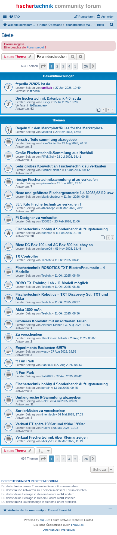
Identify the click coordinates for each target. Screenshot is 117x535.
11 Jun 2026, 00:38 (76, 196)
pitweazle (47, 183)
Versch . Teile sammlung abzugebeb (46, 139)
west (44, 351)
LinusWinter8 (50, 143)
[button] (43, 66)
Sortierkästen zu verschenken (40, 411)
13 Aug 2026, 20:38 (74, 143)
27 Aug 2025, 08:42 (69, 376)
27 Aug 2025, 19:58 (63, 351)
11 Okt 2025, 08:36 (67, 313)
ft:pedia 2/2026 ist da (33, 84)
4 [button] (69, 66)
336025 (46, 221)
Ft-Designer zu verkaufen (36, 218)
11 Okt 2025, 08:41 (67, 260)
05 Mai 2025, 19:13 (65, 427)
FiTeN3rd (47, 156)
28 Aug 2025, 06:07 (83, 338)
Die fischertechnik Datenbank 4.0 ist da (48, 98)
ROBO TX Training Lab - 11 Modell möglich (52, 283)
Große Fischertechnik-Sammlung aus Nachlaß (54, 153)
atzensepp (48, 208)
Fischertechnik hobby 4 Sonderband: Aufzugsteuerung (62, 229)
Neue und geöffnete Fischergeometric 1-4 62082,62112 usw (64, 193)
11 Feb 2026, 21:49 (68, 232)
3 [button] (63, 66)
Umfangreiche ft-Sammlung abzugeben (48, 397)
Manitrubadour (50, 196)
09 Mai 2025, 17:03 (70, 414)
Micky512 (47, 441)
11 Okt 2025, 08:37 (67, 302)
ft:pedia (35, 91)
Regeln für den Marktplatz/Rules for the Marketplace (59, 128)
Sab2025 (47, 364)
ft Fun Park (25, 361)
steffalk (46, 87)
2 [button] (57, 66)
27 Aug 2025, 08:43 (69, 364)
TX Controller (27, 256)
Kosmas (46, 232)
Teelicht (46, 260)
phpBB (44, 519)
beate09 (46, 248)
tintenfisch (48, 414)
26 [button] (86, 66)
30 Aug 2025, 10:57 (77, 324)
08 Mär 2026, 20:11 (71, 208)
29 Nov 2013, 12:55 (68, 131)
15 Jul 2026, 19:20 (65, 102)
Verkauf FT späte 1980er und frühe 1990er (50, 424)
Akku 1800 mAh (29, 310)
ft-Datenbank (38, 105)
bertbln (45, 387)
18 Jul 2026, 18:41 (69, 156)
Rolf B (45, 401)
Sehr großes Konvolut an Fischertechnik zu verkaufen (61, 166)
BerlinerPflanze (51, 170)
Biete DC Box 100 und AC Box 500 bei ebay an (54, 245)
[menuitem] (14, 16)
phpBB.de (77, 524)
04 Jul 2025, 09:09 (65, 401)
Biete (7, 35)
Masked (46, 131)
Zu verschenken (29, 334)
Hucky (45, 102)
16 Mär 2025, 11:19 (70, 441)
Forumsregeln (36, 47)
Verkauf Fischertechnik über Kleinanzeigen (52, 437)
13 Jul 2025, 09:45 (66, 387)
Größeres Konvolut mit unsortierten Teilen (51, 321)
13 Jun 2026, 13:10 (69, 183)
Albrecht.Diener (51, 324)
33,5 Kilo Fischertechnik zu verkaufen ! (48, 204)
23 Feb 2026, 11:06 (67, 221)
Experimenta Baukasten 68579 (41, 348)
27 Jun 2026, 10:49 (68, 87)
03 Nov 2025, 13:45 (68, 248)
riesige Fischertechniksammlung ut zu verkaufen (57, 180)
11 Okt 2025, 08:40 (67, 275)
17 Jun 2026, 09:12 (77, 170)
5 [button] (75, 66)
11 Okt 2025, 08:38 (67, 286)
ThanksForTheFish (54, 338)
